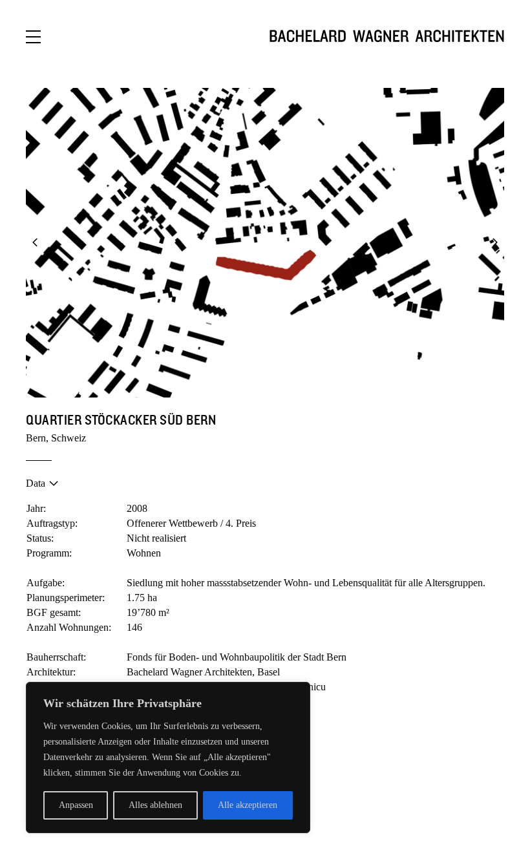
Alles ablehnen (155, 805)
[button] (35, 243)
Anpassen (76, 805)
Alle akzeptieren (247, 805)
